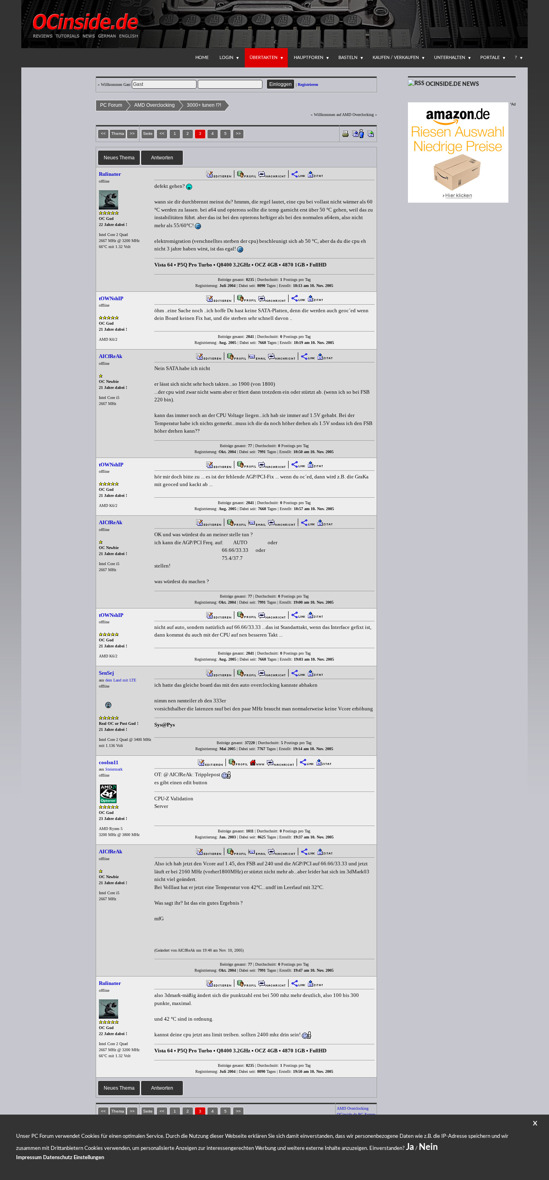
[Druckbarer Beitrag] (345, 133)
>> (238, 133)
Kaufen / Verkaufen (396, 57)
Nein (428, 1147)
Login (226, 57)
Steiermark (114, 769)
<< (162, 133)
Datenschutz (57, 1157)
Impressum (29, 1157)
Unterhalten (449, 57)
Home (202, 57)
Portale (490, 57)
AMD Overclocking (154, 105)
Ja (410, 1147)
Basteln (347, 57)
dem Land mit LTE (120, 680)
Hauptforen (308, 57)
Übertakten (263, 57)
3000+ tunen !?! (204, 105)
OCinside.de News (452, 84)
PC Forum (111, 105)
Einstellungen (89, 1157)
